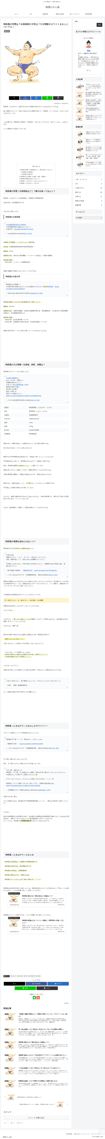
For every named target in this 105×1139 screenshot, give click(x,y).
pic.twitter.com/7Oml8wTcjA (48, 570)
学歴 (26, 976)
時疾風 (38, 976)
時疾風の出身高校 (27, 172)
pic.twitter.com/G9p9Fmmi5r (32, 396)
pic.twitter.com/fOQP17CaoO (23, 229)
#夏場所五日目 (27, 570)
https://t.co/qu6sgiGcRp (13, 785)
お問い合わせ (77, 1134)
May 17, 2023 (27, 233)
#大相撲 (8, 378)
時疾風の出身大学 (27, 174)
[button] (58, 98)
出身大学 (14, 976)
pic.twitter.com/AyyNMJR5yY (15, 289)
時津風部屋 (32, 976)
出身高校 (21, 976)
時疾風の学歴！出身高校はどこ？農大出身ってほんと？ (37, 169)
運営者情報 (69, 1134)
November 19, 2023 (36, 293)
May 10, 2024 (35, 400)
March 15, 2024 (54, 748)
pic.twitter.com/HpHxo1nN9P (33, 744)
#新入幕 (15, 385)
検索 (76, 21)
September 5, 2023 (44, 790)
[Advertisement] (36, 147)
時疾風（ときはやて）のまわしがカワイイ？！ (34, 181)
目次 (33, 166)
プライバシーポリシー (96, 1134)
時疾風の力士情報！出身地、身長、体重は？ (34, 176)
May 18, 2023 (53, 575)
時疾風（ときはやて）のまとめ (30, 183)
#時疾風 (23, 225)
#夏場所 (14, 378)
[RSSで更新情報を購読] (38, 997)
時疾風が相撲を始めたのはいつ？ (30, 178)
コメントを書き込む (36, 1118)
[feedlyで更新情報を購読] (34, 997)
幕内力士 (7, 976)
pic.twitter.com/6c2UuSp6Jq (31, 785)
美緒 (88, 51)
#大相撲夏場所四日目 (13, 225)
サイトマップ (85, 1134)
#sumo (57, 286)
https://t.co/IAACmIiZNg (14, 396)
